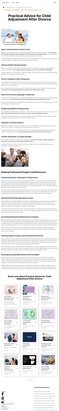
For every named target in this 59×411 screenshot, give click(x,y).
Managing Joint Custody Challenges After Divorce (46, 298)
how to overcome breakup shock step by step (44, 393)
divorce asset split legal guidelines (27, 367)
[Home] (3, 7)
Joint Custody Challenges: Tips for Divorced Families (9, 298)
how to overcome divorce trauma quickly (43, 398)
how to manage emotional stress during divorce (45, 368)
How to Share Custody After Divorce (26, 345)
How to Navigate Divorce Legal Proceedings (8, 322)
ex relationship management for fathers (27, 322)
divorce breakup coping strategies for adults (44, 403)
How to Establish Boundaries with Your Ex (46, 322)
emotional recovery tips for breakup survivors (44, 400)
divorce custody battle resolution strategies (43, 407)
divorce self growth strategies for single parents (44, 396)
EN (55, 2)
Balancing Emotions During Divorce (9, 344)
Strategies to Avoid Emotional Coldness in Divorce (46, 345)
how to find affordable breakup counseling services (45, 410)
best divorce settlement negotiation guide (8, 368)
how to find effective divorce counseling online (44, 405)
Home (13, 2)
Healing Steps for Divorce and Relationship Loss (27, 298)
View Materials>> (30, 379)
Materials (17, 2)
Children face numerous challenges (9, 180)
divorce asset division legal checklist (42, 391)
